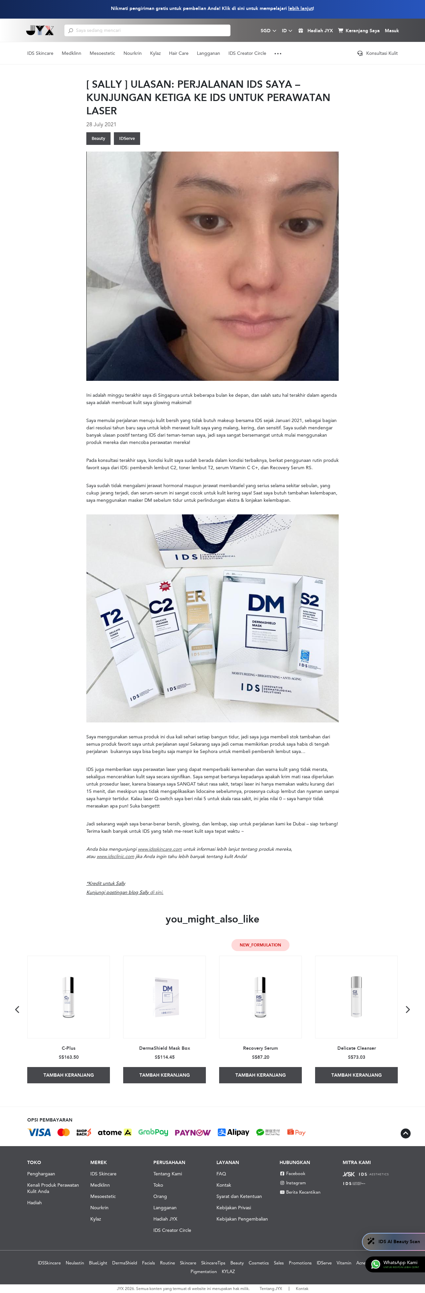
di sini (156, 892)
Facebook (295, 1173)
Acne (361, 1262)
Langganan (208, 53)
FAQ (221, 1173)
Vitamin (344, 1262)
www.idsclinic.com (115, 856)
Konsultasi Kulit (382, 53)
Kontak (223, 1185)
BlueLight (98, 1262)
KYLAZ (228, 1271)
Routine (167, 1262)
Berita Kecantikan (303, 1192)
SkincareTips (213, 1262)
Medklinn (71, 53)
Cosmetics (259, 1262)
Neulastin (75, 1262)
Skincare (188, 1262)
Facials (148, 1262)
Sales (279, 1262)
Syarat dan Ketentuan (239, 1196)
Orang (160, 1196)
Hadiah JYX (165, 1219)
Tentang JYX (271, 1288)
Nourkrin (133, 53)
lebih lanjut (300, 8)
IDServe (127, 138)
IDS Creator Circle (247, 53)
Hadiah (34, 1202)
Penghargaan (41, 1173)
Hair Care (179, 53)
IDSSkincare (49, 1262)
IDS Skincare (40, 53)
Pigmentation (204, 1271)
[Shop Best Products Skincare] (40, 30)
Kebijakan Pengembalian (242, 1219)
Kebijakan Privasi (233, 1207)
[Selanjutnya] (407, 1009)
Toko (158, 1185)
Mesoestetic (102, 53)
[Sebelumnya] (18, 1009)
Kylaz (155, 53)
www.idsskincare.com (160, 849)
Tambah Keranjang (68, 1075)
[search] (70, 30)
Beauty (98, 138)
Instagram (296, 1182)
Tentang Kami (167, 1173)
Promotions (300, 1262)
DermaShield (124, 1262)
